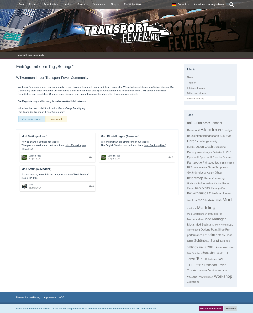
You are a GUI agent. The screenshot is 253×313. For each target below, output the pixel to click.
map (201, 200)
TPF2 (191, 265)
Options (205, 229)
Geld (225, 167)
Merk (31, 185)
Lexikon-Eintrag (195, 98)
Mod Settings (204, 224)
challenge (203, 141)
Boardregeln (56, 119)
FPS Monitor (200, 167)
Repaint (209, 235)
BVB (228, 135)
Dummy (192, 152)
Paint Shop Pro (220, 229)
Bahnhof (216, 123)
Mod (227, 199)
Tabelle (219, 253)
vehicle (222, 270)
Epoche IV (219, 157)
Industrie (208, 183)
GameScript (215, 167)
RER (218, 235)
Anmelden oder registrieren (209, 4)
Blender (209, 129)
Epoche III (205, 157)
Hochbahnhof (194, 183)
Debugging (220, 146)
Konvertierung (196, 193)
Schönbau (201, 240)
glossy (202, 172)
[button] (180, 4)
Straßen (191, 253)
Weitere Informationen (211, 308)
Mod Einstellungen (197, 213)
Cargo (191, 141)
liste (189, 200)
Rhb (224, 235)
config (214, 141)
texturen (212, 259)
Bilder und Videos (196, 93)
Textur (201, 258)
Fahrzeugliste (211, 162)
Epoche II (193, 157)
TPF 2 (199, 265)
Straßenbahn (206, 252)
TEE (226, 253)
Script (214, 240)
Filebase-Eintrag (196, 88)
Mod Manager (215, 219)
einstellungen (204, 152)
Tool (220, 259)
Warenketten (206, 276)
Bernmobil (193, 130)
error (228, 157)
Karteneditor (202, 188)
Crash (209, 146)
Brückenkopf (194, 135)
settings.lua (195, 247)
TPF (226, 259)
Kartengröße (218, 188)
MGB (219, 200)
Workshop (223, 276)
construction (195, 146)
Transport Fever (215, 265)
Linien (227, 193)
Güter (218, 172)
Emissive (217, 152)
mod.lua (191, 208)
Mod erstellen (195, 219)
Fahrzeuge (194, 162)
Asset (206, 123)
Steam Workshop (224, 247)
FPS (190, 167)
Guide (210, 172)
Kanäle (218, 183)
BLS (221, 130)
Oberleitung (193, 229)
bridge (228, 130)
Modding (206, 207)
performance (194, 235)
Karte (225, 183)
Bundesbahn (211, 135)
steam (209, 247)
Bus (222, 135)
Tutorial (192, 270)
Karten (190, 188)
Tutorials (202, 270)
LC (209, 193)
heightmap (195, 178)
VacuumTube (35, 156)
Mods (191, 224)
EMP (227, 152)
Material (210, 200)
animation (194, 123)
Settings (225, 240)
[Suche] (231, 4)
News (190, 77)
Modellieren (215, 213)
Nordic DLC (227, 224)
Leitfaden (217, 193)
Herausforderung (214, 178)
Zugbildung (193, 281)
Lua (194, 200)
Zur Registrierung (31, 119)
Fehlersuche (227, 162)
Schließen (231, 308)
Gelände (192, 172)
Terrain (191, 259)
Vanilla (212, 270)
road (230, 235)
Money (216, 224)
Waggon (192, 276)
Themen (191, 82)
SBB (190, 240)
